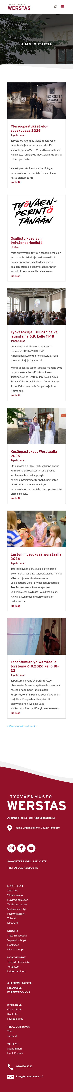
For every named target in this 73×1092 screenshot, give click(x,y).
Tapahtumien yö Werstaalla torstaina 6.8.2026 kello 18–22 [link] (35, 666)
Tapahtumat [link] (18, 134)
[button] (63, 7)
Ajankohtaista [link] (36, 44)
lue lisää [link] (15, 182)
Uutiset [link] (15, 247)
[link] (19, 6)
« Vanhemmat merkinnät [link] (21, 726)
